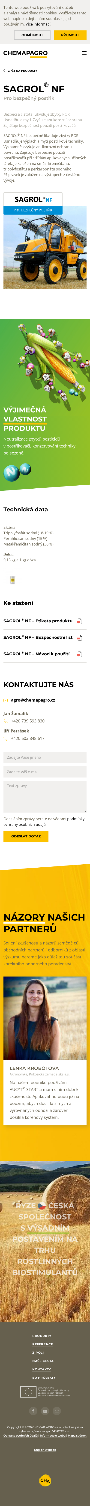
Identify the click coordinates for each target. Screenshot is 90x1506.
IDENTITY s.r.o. (61, 1431)
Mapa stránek (77, 1435)
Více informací (38, 24)
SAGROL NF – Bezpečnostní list (38, 637)
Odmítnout (32, 35)
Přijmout (70, 35)
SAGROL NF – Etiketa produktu (37, 621)
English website (45, 1449)
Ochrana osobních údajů (20, 1435)
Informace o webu (53, 1435)
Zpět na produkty (22, 70)
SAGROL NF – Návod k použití (36, 654)
